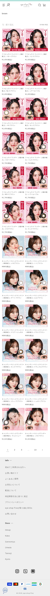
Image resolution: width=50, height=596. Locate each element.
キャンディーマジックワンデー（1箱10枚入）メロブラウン (35, 435)
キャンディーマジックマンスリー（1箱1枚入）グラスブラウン (36, 331)
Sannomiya (10, 542)
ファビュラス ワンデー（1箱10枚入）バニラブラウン (36, 159)
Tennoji (8, 553)
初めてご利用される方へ (15, 467)
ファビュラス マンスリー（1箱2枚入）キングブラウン (36, 124)
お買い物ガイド (11, 473)
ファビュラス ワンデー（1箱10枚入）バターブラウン (13, 159)
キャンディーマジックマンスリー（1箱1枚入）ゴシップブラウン (13, 400)
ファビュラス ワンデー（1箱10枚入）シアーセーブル (36, 193)
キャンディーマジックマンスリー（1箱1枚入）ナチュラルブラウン (36, 366)
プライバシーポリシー (14, 502)
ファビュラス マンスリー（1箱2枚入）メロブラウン (12, 124)
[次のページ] (42, 450)
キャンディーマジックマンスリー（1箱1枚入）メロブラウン (13, 262)
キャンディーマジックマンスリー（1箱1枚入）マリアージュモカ (13, 331)
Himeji (8, 530)
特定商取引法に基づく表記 (16, 496)
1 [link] (7, 450)
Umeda (8, 547)
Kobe (7, 536)
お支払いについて (12, 484)
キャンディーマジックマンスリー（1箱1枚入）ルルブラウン (36, 297)
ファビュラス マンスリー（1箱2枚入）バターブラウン (12, 55)
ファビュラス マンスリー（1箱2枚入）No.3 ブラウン (12, 90)
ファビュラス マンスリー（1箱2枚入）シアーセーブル (36, 90)
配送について (10, 490)
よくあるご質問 (11, 479)
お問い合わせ (10, 514)
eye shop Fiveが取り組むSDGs (18, 508)
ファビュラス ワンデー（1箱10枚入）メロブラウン (13, 228)
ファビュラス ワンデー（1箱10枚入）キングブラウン (36, 228)
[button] (38, 5)
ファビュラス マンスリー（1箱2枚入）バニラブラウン (36, 55)
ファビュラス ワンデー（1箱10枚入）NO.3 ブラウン (13, 193)
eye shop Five (28, 593)
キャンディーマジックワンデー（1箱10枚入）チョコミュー (12, 435)
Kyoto (7, 559)
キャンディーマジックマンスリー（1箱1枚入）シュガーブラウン (36, 400)
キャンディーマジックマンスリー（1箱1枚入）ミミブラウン (36, 262)
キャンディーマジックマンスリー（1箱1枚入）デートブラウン (13, 297)
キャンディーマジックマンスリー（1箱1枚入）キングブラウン (13, 366)
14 (35, 450)
